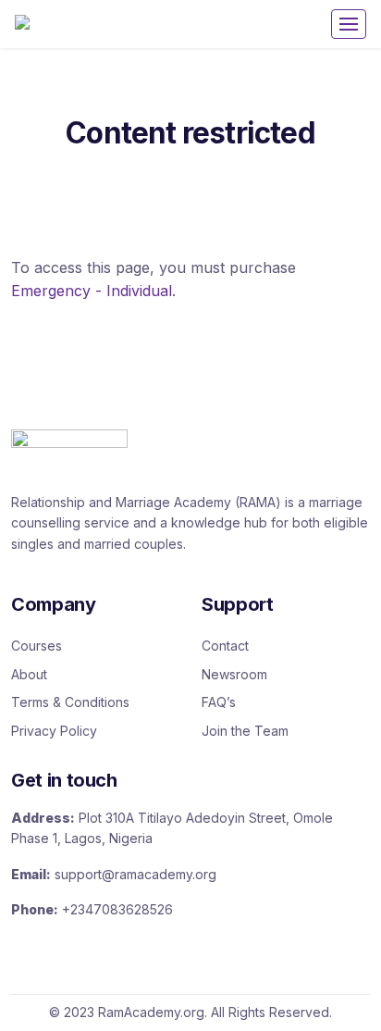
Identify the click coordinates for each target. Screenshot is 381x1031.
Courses (36, 645)
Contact (225, 645)
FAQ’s (219, 702)
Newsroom (234, 674)
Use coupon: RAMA (188, 54)
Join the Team (245, 731)
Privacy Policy (54, 731)
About (29, 674)
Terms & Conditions (70, 702)
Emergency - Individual (91, 290)
